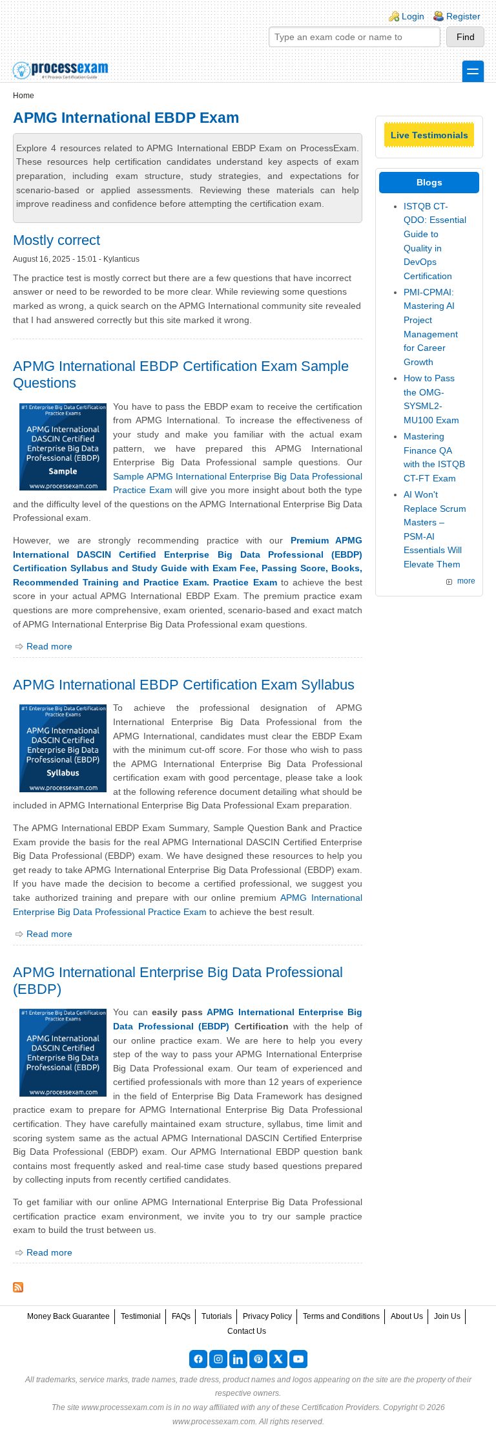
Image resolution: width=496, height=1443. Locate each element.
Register (463, 16)
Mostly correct (56, 240)
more (466, 581)
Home (23, 95)
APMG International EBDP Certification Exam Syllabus (184, 685)
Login (413, 16)
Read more (49, 646)
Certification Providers (340, 1407)
